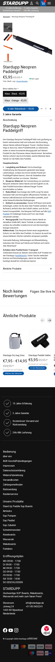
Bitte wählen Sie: (10, 88)
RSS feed (33, 638)
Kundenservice (10, 494)
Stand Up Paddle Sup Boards (18, 506)
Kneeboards (9, 534)
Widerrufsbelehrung (13, 475)
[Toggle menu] (49, 3)
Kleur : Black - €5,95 (15, 94)
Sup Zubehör (9, 525)
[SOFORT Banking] (48, 647)
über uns (7, 456)
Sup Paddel (9, 520)
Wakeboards (9, 544)
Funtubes (7, 549)
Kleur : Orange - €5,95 (16, 100)
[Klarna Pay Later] (40, 654)
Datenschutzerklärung (14, 470)
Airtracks (7, 511)
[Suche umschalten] (37, 3)
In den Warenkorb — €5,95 (21, 109)
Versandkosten (22, 81)
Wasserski (8, 539)
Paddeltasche (21, 255)
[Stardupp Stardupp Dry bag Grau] (15, 341)
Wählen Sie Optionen (13, 373)
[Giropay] (48, 654)
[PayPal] (14, 647)
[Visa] (31, 647)
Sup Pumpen (9, 516)
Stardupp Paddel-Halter (39, 355)
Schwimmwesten (11, 530)
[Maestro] (32, 654)
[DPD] (46, 635)
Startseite (6, 16)
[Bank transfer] (40, 647)
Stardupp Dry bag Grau (13, 355)
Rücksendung (10, 489)
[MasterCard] (23, 647)
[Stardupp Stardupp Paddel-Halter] (40, 341)
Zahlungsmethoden (13, 484)
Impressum (9, 466)
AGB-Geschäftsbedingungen (17, 461)
